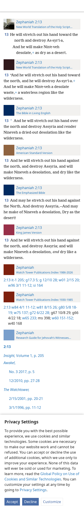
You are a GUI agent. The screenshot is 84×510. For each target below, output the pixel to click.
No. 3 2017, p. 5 (21, 371)
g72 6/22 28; (39, 312)
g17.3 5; (32, 279)
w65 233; (29, 318)
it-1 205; (18, 279)
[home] (7, 6)
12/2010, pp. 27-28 (24, 380)
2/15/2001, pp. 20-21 (26, 398)
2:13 (7, 279)
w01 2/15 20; (69, 279)
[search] (78, 5)
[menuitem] (7, 6)
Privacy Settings (33, 489)
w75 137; (21, 312)
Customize (52, 501)
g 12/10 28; (48, 279)
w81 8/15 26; (47, 307)
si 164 (37, 285)
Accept (12, 501)
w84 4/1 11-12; (23, 307)
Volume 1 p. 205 (24, 355)
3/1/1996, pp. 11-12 (25, 407)
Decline (30, 501)
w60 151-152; (62, 318)
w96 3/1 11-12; (20, 285)
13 (6, 34)
